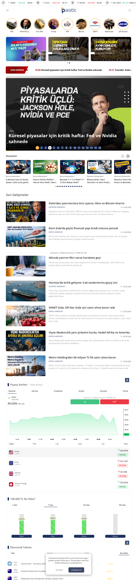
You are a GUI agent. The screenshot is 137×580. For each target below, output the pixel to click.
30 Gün (86, 505)
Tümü (126, 444)
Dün (13, 553)
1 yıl (102, 444)
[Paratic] (68, 10)
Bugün (50, 553)
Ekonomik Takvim (21, 547)
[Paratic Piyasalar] (127, 380)
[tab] (67, 62)
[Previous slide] (123, 156)
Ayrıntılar (59, 570)
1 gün (11, 444)
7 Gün (50, 505)
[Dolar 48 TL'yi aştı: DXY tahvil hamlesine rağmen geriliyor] (26, 49)
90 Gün (122, 505)
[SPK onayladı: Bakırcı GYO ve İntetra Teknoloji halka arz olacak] (68, 49)
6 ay (80, 444)
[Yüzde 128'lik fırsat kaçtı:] (111, 49)
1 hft (34, 444)
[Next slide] (128, 156)
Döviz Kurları (36, 384)
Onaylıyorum (76, 570)
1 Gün (14, 505)
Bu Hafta (124, 553)
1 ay (57, 444)
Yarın (87, 553)
